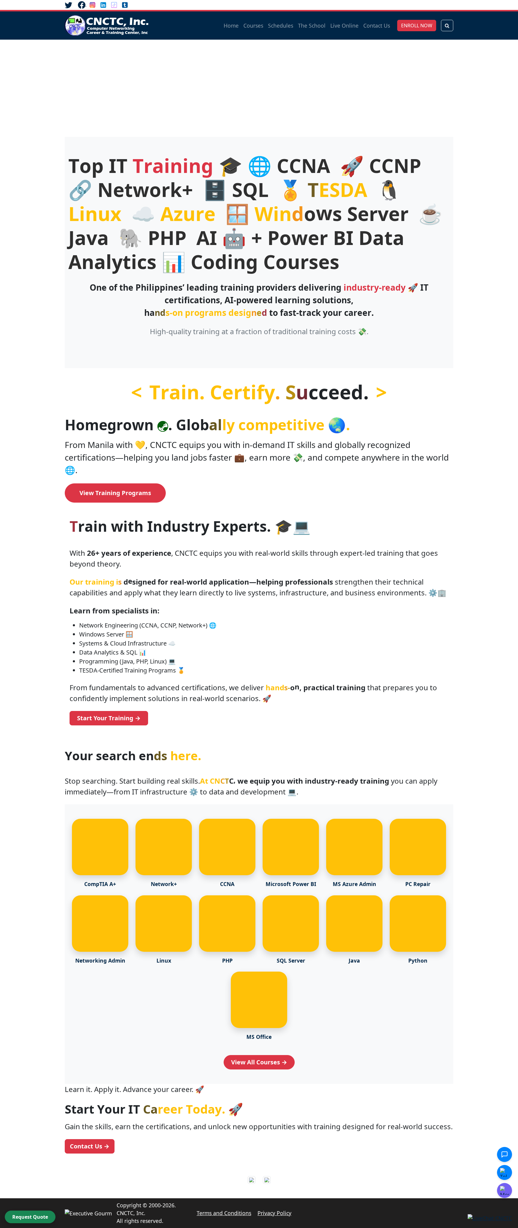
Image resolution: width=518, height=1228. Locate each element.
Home (231, 25)
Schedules (280, 25)
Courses (253, 25)
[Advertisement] (259, 85)
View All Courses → (259, 1062)
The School (312, 25)
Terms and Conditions (224, 1213)
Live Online (344, 25)
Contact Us (376, 25)
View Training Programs (115, 493)
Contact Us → (89, 1146)
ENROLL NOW (416, 25)
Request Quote (30, 1217)
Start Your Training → (109, 718)
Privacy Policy (274, 1213)
